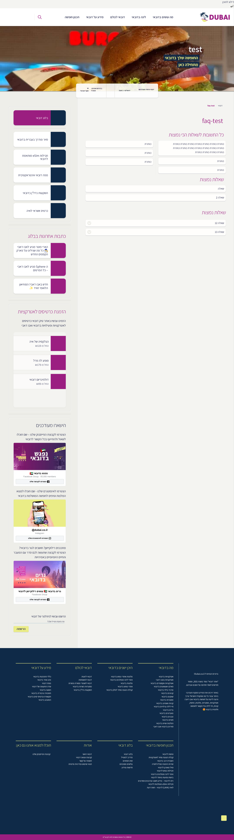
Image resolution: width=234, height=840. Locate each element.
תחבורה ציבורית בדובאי (41, 693)
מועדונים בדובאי (166, 713)
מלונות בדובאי (127, 683)
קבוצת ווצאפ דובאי (84, 757)
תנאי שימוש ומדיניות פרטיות (80, 764)
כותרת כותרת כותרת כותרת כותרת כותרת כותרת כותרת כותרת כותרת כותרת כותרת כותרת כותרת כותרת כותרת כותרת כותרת (198, 148)
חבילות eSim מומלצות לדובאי (160, 784)
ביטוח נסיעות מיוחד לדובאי (162, 777)
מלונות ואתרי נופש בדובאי (122, 676)
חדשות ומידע (127, 767)
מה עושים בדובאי (163, 17)
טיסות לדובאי (167, 754)
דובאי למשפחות (85, 679)
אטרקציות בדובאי (166, 676)
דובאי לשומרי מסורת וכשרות (80, 683)
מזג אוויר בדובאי (44, 679)
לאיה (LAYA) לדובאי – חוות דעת (160, 787)
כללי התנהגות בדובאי (42, 676)
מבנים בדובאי (167, 716)
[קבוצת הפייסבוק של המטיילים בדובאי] (26, 17)
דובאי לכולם (117, 17)
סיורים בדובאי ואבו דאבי (163, 726)
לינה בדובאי (139, 17)
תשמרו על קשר (85, 760)
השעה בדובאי (45, 689)
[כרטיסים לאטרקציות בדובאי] (11, 17)
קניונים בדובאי (167, 693)
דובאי (220, 105)
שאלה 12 (219, 223)
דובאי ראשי (87, 754)
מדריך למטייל (127, 757)
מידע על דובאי (94, 17)
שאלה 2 (220, 197)
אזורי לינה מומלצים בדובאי (121, 679)
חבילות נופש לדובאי (165, 770)
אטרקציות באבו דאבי (164, 679)
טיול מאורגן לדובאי (165, 767)
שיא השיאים (128, 760)
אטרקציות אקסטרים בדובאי (162, 683)
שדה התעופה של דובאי (41, 686)
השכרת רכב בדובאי (165, 760)
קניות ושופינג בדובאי (164, 703)
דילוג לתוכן (228, 2)
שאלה (221, 188)
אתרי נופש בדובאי (125, 686)
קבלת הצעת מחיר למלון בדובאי (119, 689)
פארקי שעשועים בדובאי (163, 686)
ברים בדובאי (168, 710)
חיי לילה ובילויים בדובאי (163, 706)
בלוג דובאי (128, 754)
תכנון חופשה (72, 17)
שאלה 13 (219, 232)
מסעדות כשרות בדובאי (82, 686)
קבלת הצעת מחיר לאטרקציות (161, 757)
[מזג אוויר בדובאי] (110, 91)
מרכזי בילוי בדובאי (165, 689)
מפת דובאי (46, 683)
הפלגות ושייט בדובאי (164, 723)
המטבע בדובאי (45, 699)
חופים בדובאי (167, 719)
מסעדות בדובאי (166, 699)
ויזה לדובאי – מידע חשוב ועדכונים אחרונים (155, 780)
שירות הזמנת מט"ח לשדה (162, 764)
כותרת (148, 144)
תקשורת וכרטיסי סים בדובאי (39, 696)
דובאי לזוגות (87, 676)
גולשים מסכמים (126, 764)
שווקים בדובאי (167, 696)
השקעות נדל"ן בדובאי (83, 689)
